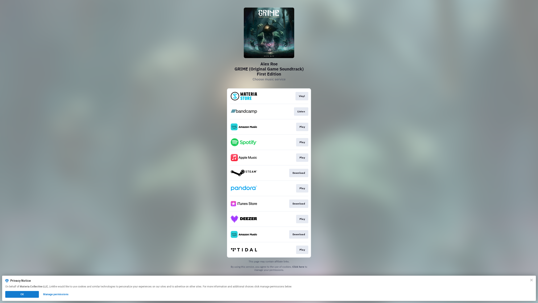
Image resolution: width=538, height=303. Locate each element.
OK (22, 294)
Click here (298, 266)
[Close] (531, 280)
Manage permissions (56, 294)
